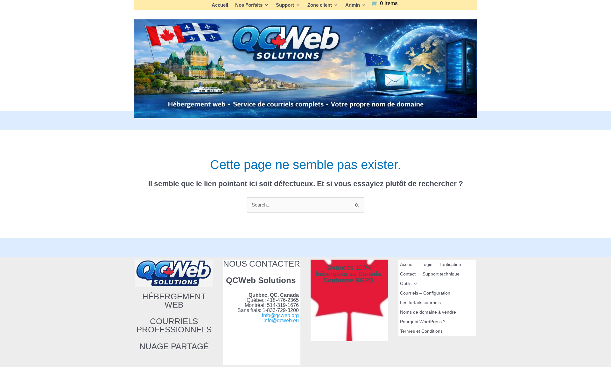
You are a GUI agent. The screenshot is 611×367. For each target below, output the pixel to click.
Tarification (450, 264)
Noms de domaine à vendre (428, 312)
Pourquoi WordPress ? (423, 321)
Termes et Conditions (421, 331)
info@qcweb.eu (281, 320)
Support (285, 5)
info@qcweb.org (280, 315)
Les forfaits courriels (420, 302)
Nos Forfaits (249, 5)
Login (426, 264)
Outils (405, 283)
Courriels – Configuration (425, 293)
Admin (352, 5)
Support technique (441, 274)
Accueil (220, 5)
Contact (408, 274)
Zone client (319, 5)
